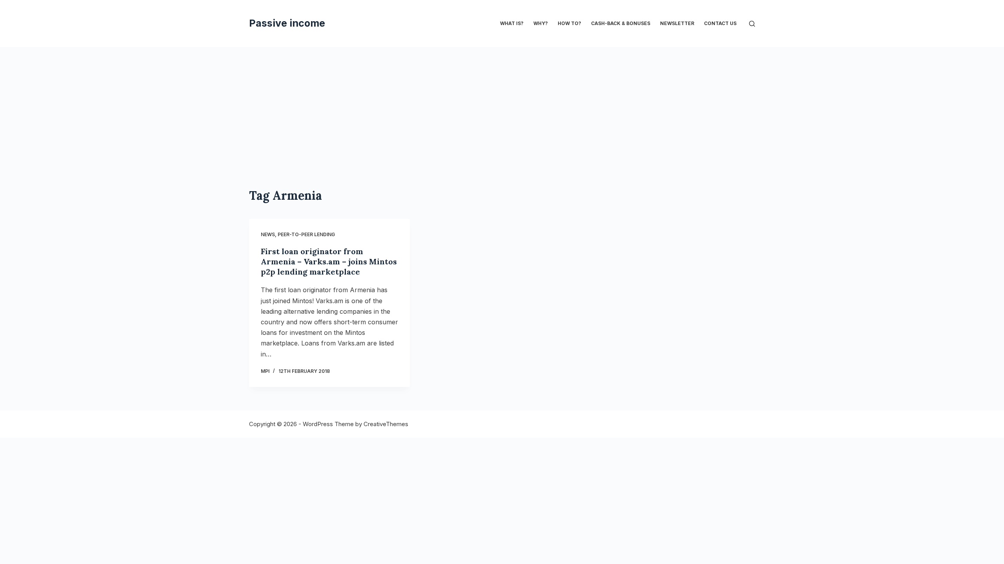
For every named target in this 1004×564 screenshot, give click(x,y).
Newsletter (677, 23)
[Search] (752, 24)
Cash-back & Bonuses (620, 23)
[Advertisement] (502, 106)
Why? (540, 23)
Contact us (720, 23)
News (268, 234)
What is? (512, 23)
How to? (569, 23)
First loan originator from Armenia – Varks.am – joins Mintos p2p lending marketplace (329, 261)
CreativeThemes (386, 424)
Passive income (287, 23)
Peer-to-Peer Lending (306, 234)
